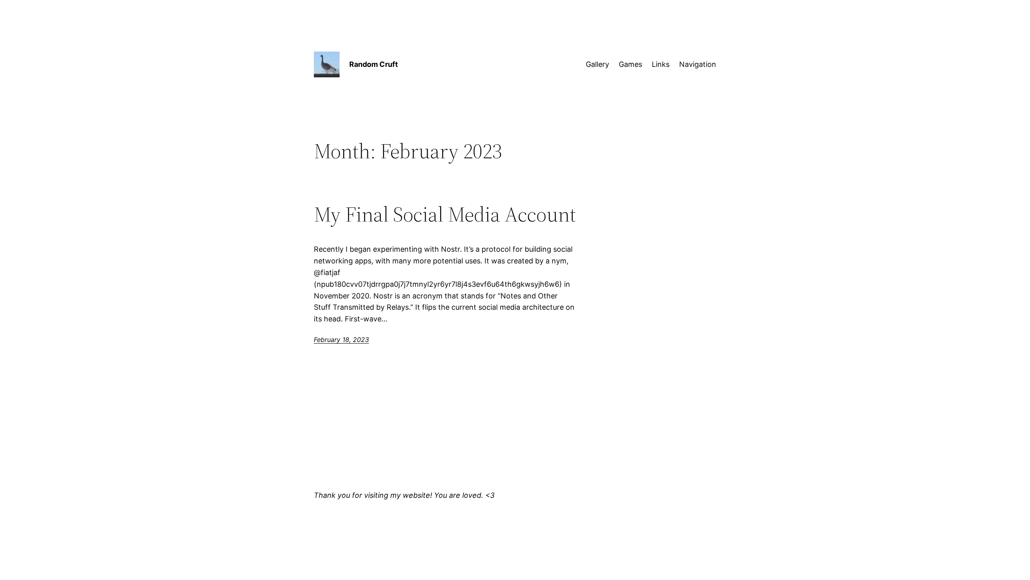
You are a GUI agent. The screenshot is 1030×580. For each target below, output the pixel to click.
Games (630, 64)
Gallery (597, 64)
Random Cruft (373, 64)
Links (661, 64)
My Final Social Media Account (445, 214)
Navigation (697, 64)
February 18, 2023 (341, 340)
